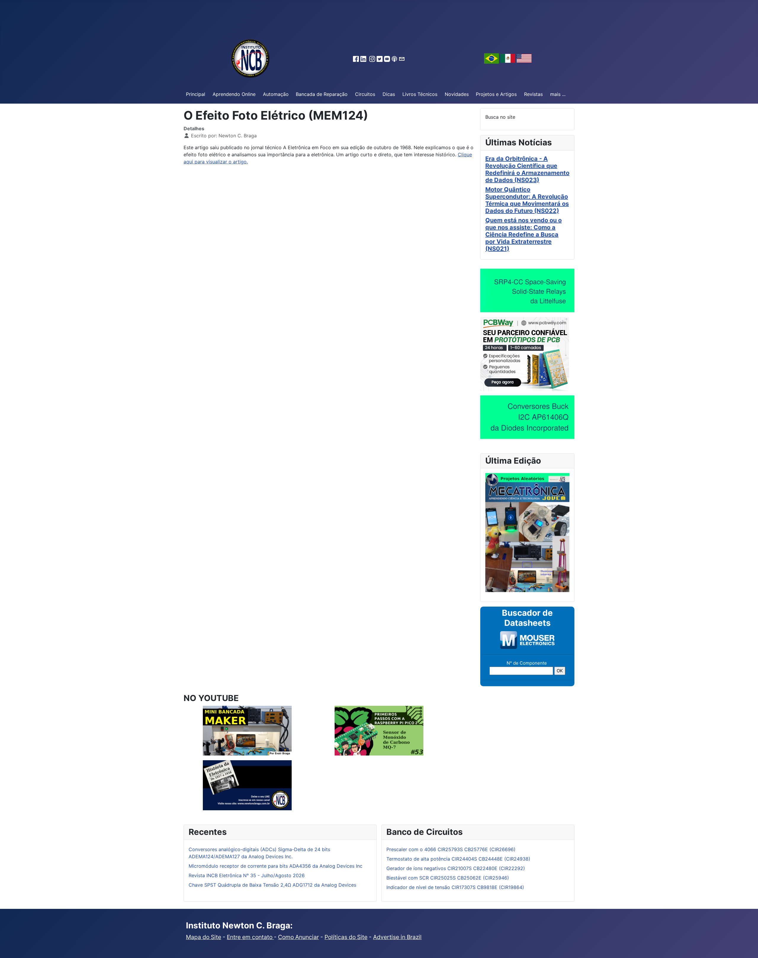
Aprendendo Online (234, 94)
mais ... (558, 94)
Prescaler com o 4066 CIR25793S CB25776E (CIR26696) (450, 849)
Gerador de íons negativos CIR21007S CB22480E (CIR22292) (455, 868)
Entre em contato (250, 937)
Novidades (457, 94)
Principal (195, 94)
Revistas (533, 94)
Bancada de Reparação (322, 94)
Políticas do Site (346, 937)
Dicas (389, 94)
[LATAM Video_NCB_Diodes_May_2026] (527, 417)
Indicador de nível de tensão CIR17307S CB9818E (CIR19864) (455, 887)
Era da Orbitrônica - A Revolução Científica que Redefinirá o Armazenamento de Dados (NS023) (527, 169)
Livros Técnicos (419, 94)
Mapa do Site (203, 937)
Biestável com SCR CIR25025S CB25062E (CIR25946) (447, 878)
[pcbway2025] (524, 353)
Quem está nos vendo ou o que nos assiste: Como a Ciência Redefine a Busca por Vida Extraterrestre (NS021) (523, 234)
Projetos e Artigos (496, 94)
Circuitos (365, 94)
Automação (276, 94)
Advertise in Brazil (397, 937)
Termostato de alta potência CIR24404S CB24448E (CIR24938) (458, 859)
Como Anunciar (298, 937)
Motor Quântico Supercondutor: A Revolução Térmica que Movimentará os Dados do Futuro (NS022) (527, 200)
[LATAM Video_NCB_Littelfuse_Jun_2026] (527, 290)
